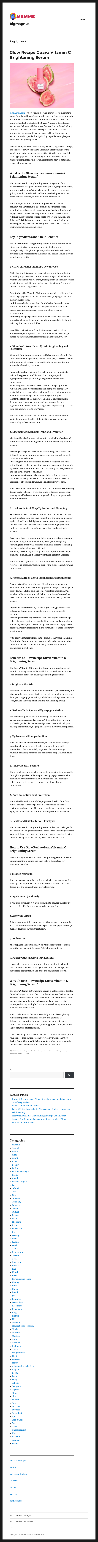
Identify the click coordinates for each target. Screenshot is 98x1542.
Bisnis (15, 1175)
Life (14, 1319)
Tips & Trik (17, 1420)
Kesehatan (17, 1306)
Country (16, 1205)
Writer (15, 1443)
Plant (14, 1356)
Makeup (16, 1322)
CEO (14, 1191)
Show (14, 1393)
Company (16, 1202)
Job (13, 1295)
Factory (15, 1235)
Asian (14, 1155)
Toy (14, 1423)
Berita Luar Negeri (20, 1171)
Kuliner (15, 1316)
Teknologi (17, 1413)
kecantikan (17, 1302)
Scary (14, 1379)
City (14, 1195)
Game (15, 1249)
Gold (14, 1259)
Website (16, 1436)
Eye (13, 1232)
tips (14, 1416)
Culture (15, 1212)
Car (13, 1185)
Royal (14, 1376)
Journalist (16, 1299)
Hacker (15, 1265)
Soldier (15, 1399)
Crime (15, 1208)
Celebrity (16, 1188)
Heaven (15, 1275)
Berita (15, 1168)
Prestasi (16, 1359)
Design (15, 1215)
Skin (14, 1396)
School (15, 1383)
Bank (14, 1161)
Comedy (16, 1198)
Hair (14, 1269)
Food (14, 1245)
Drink (14, 1218)
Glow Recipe (38, 1051)
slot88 (13, 1467)
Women (15, 1440)
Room (15, 1373)
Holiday (15, 1289)
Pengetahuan (18, 1353)
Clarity (30, 1051)
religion (15, 1369)
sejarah (15, 1389)
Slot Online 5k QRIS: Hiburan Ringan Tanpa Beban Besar (39, 1116)
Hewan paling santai (21, 1279)
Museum (16, 1332)
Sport (14, 1403)
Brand (15, 1178)
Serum (20, 1053)
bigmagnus (20, 24)
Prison (15, 1363)
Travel (15, 1426)
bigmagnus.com (17, 113)
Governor (16, 1262)
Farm (14, 1238)
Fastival (15, 1242)
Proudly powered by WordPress (32, 1535)
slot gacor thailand (18, 1474)
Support (16, 1410)
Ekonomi (16, 1222)
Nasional (16, 1342)
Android (16, 1145)
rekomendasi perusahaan (22, 1521)
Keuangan (17, 1309)
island (15, 1292)
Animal (15, 1148)
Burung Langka (19, 1181)
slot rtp (13, 1494)
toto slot (14, 1480)
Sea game (16, 1386)
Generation (17, 1252)
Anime (15, 1151)
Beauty (23, 1051)
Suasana (16, 1406)
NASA (14, 1339)
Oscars (15, 1349)
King (14, 1312)
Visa (14, 1433)
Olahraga (16, 1346)
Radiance (13, 1053)
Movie (15, 1329)
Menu (83, 19)
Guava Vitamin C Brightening (55, 1051)
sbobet (13, 1487)
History (15, 1282)
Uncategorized (19, 1430)
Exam (14, 1225)
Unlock (26, 1053)
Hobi (14, 1285)
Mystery (16, 1336)
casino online (16, 1501)
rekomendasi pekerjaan (23, 1366)
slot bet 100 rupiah (18, 1460)
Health (15, 1272)
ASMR (15, 1158)
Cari (11, 1070)
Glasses (15, 1255)
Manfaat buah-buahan (23, 1326)
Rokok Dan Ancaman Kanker (25, 1105)
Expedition (17, 1228)
